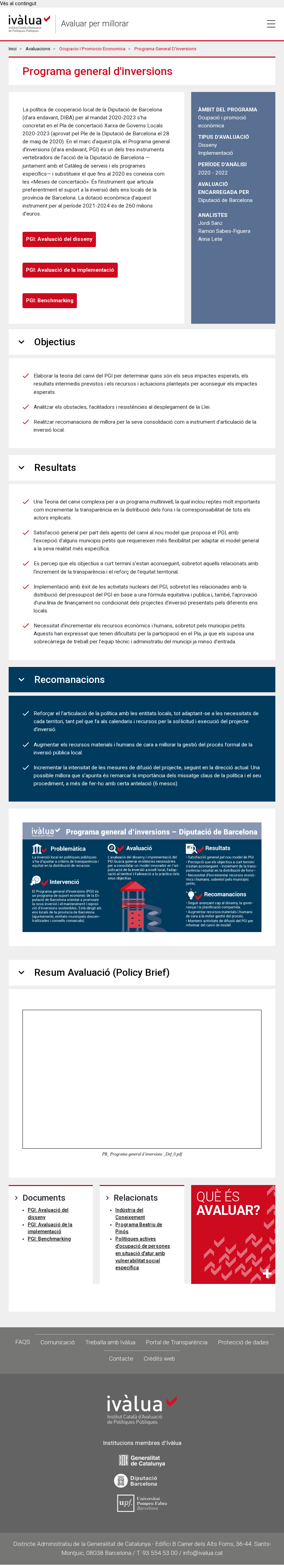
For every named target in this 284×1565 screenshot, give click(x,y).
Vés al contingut (18, 4)
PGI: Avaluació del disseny (59, 239)
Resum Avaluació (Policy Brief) (93, 972)
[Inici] (29, 24)
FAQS (22, 1341)
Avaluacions (38, 48)
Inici (13, 48)
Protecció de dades (243, 1342)
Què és (228, 1203)
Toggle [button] (271, 24)
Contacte (121, 1358)
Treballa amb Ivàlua (110, 1342)
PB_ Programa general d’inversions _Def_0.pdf (142, 1154)
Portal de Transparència (176, 1342)
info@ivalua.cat (203, 1552)
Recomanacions (60, 679)
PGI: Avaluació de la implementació (70, 270)
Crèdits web (159, 1358)
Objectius (46, 342)
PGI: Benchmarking (49, 300)
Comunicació (58, 1342)
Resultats (46, 467)
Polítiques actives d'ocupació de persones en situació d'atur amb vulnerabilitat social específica (142, 1253)
